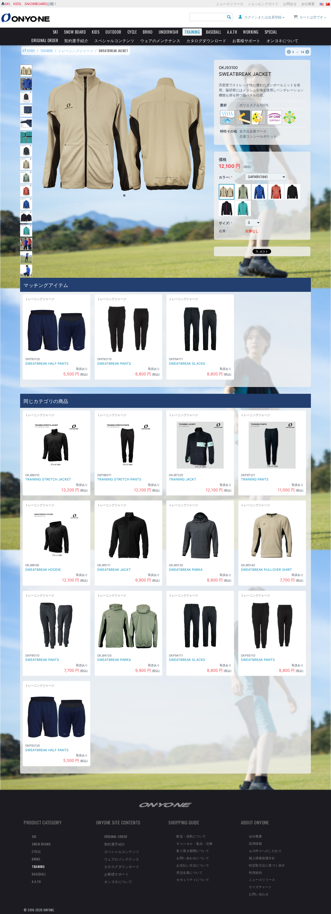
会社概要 (308, 4)
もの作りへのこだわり (265, 850)
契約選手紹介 (76, 40)
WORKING (251, 32)
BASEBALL (213, 32)
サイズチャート (260, 886)
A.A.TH (232, 32)
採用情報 (255, 843)
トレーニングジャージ (75, 50)
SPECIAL (271, 32)
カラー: (224, 177)
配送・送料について (191, 836)
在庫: (223, 231)
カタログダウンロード (206, 40)
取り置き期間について (192, 850)
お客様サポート (246, 40)
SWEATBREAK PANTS (114, 363)
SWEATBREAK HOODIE (43, 570)
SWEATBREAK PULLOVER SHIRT (266, 570)
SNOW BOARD (75, 32)
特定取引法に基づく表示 (267, 865)
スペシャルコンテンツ (114, 40)
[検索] (229, 17)
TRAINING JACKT (182, 479)
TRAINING (192, 32)
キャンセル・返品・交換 (194, 843)
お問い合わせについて (192, 857)
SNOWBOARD (35, 4)
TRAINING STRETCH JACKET (48, 479)
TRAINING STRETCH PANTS (119, 479)
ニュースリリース (229, 4)
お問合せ (290, 4)
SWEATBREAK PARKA (186, 570)
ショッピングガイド (263, 4)
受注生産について (189, 872)
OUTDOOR (113, 32)
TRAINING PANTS (254, 479)
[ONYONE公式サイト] (165, 805)
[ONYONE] (25, 17)
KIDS (17, 4)
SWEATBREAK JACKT (114, 570)
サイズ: (224, 223)
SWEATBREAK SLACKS (187, 363)
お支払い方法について (192, 865)
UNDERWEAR (169, 32)
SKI (7, 4)
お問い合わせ (258, 893)
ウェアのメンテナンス (160, 40)
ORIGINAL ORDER (44, 40)
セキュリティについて (192, 879)
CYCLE (132, 32)
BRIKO (148, 32)
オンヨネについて (283, 40)
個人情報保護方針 (262, 857)
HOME (30, 50)
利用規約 (255, 872)
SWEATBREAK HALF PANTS (47, 363)
